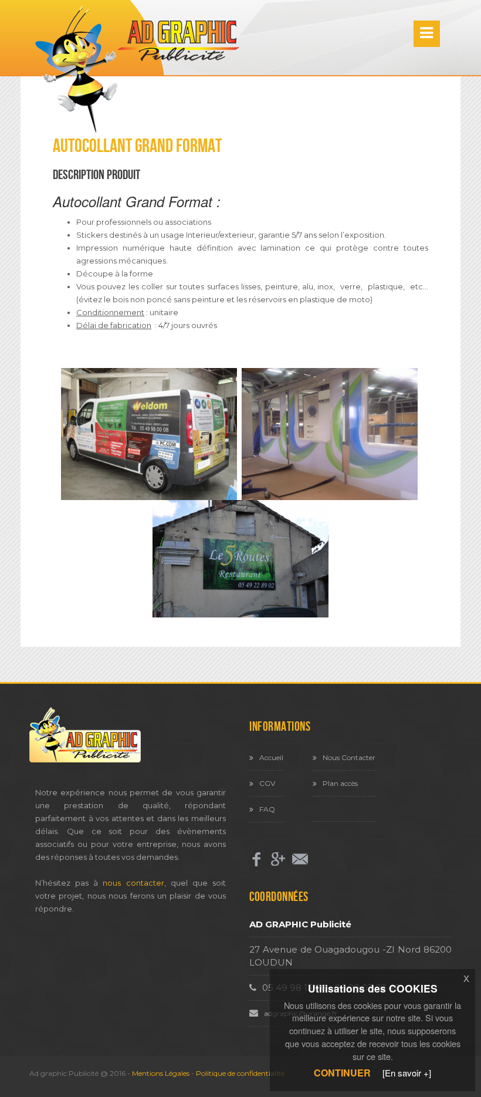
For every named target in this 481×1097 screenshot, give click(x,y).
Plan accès (340, 783)
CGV (267, 783)
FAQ (267, 809)
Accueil (271, 757)
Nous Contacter (349, 757)
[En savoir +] (406, 1072)
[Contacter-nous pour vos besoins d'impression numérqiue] (300, 858)
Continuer (342, 1072)
